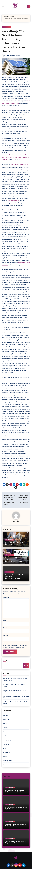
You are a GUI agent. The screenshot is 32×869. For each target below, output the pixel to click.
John (7, 55)
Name (5, 620)
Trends (5, 756)
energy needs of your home (19, 164)
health (5, 736)
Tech (4, 748)
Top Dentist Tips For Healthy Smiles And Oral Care (15, 702)
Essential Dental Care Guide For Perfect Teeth (15, 691)
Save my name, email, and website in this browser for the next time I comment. (15, 646)
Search (5, 660)
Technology (6, 752)
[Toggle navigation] (3, 7)
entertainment (7, 719)
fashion (5, 723)
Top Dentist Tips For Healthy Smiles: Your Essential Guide (15, 679)
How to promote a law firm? (14, 542)
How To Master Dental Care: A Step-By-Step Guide (16, 697)
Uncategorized (7, 760)
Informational (6, 27)
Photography (6, 744)
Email (5, 628)
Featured (5, 728)
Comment (6, 597)
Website (5, 635)
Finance (5, 732)
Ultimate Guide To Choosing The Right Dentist (14, 685)
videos (5, 765)
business (5, 715)
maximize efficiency (13, 200)
